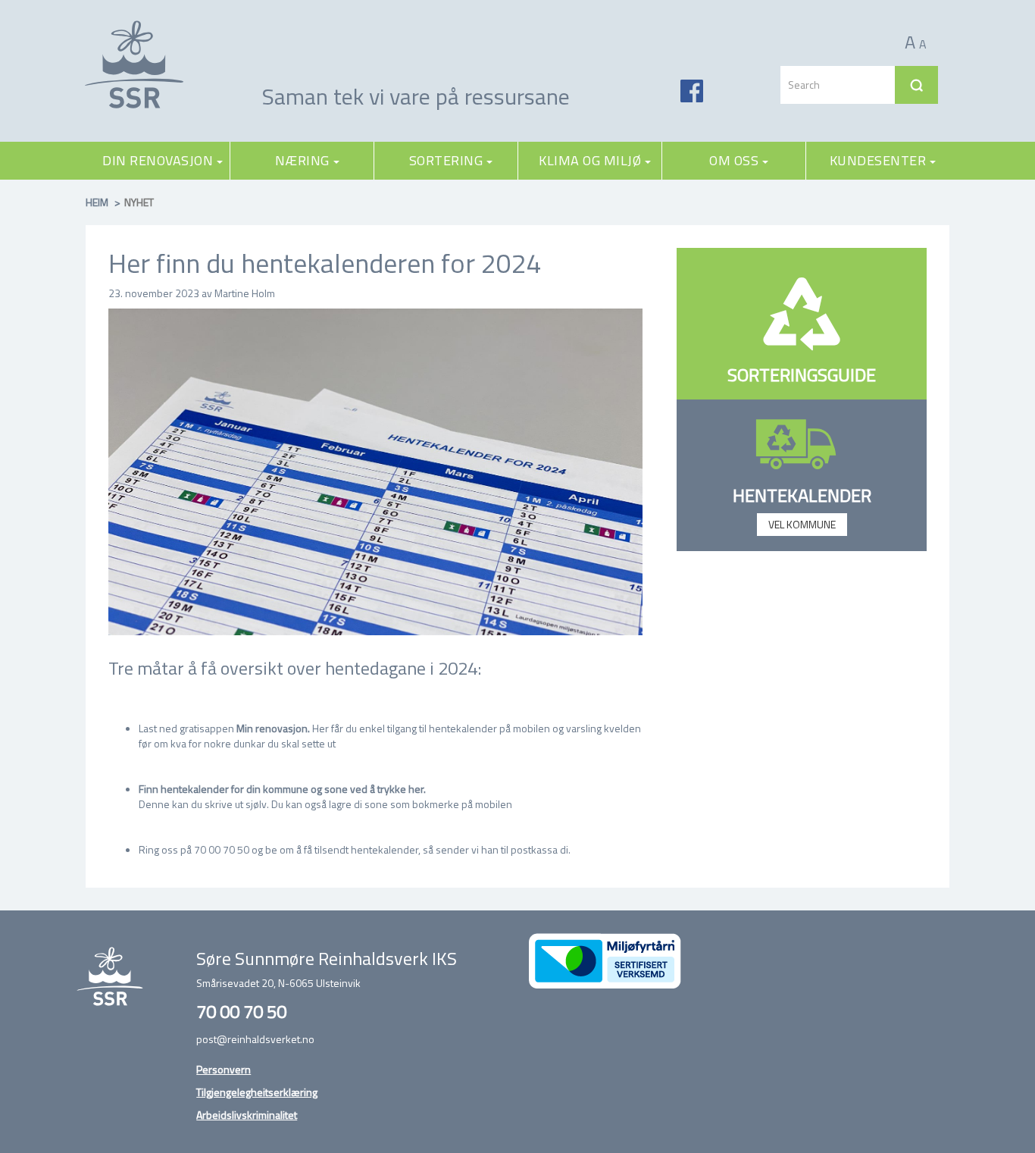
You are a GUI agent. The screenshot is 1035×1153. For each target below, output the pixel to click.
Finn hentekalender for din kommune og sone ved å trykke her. (282, 789)
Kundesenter (878, 160)
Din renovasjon (157, 160)
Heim (97, 202)
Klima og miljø (590, 160)
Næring (302, 160)
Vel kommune (802, 524)
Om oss (733, 160)
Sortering (446, 160)
